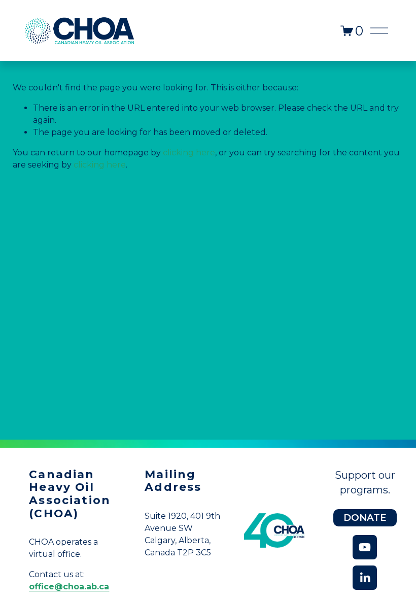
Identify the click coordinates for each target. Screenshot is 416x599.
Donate (364, 517)
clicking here (189, 152)
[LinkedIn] (365, 577)
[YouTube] (365, 547)
